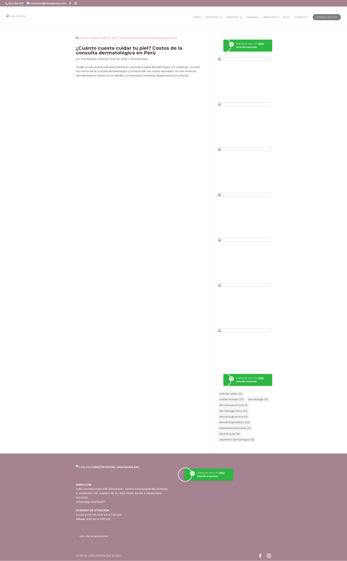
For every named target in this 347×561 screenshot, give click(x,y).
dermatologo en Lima (233, 405)
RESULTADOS (271, 17)
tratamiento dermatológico (236, 439)
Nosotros (212, 17)
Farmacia (253, 17)
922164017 (98, 502)
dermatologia (258, 399)
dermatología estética (234, 422)
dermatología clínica (233, 411)
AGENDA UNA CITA (326, 17)
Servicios (233, 17)
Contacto (301, 17)
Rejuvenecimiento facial (235, 428)
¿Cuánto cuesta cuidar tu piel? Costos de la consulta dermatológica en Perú (129, 50)
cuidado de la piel (231, 399)
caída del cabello (230, 393)
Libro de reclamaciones (93, 536)
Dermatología (138, 59)
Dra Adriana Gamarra (94, 59)
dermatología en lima (233, 416)
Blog (286, 17)
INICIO (197, 17)
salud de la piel (229, 433)
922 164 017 (16, 3)
